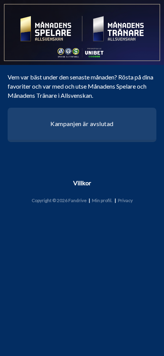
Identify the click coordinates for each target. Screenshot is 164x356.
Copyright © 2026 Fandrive (59, 200)
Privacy (125, 200)
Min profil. (102, 200)
